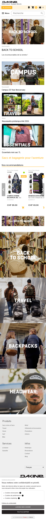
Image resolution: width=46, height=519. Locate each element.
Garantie (5, 450)
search (41, 13)
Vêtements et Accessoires (33, 428)
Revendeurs (29, 450)
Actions (27, 434)
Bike (3, 437)
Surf (3, 434)
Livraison (5, 448)
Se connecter (7, 7)
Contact (27, 453)
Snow (4, 431)
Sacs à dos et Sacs (8, 425)
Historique (28, 448)
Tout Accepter (23, 512)
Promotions (28, 431)
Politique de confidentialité (9, 503)
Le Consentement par (23, 517)
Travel (4, 428)
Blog (26, 456)
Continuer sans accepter (8, 479)
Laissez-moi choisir (23, 507)
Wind (26, 425)
